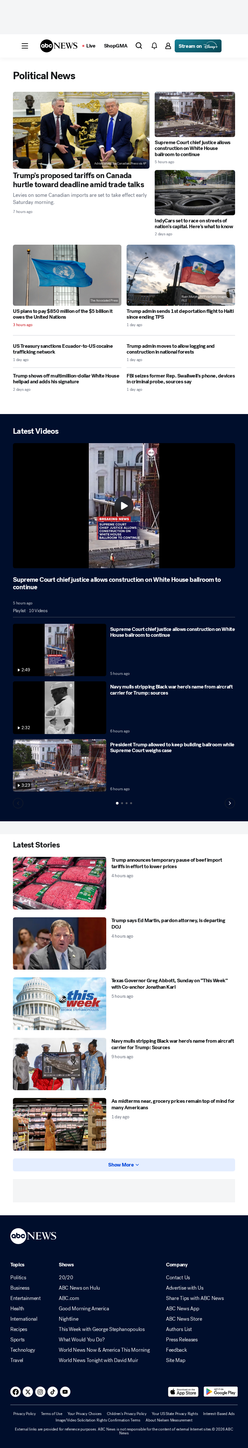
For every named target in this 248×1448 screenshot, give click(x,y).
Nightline (68, 1319)
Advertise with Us (184, 1288)
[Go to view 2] (122, 803)
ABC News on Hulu (79, 1288)
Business (19, 1288)
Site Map (175, 1360)
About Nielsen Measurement (169, 1420)
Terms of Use (51, 1414)
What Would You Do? (81, 1339)
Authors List (178, 1329)
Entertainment (25, 1298)
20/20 (66, 1277)
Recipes (18, 1329)
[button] (25, 45)
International (23, 1319)
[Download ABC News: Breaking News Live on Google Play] (221, 1392)
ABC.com (69, 1298)
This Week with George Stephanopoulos (101, 1329)
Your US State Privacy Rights (175, 1414)
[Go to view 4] (131, 803)
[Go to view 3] (127, 803)
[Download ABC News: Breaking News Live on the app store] (183, 1392)
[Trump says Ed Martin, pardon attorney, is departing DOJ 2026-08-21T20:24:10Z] (59, 943)
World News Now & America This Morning (104, 1350)
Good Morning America (84, 1308)
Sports (17, 1339)
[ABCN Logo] (59, 45)
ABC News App (182, 1308)
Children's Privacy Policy (127, 1414)
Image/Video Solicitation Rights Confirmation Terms (98, 1420)
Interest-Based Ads (219, 1414)
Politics (18, 1277)
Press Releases (182, 1339)
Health (17, 1308)
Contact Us (178, 1277)
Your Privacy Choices (84, 1414)
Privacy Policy (24, 1414)
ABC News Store (184, 1319)
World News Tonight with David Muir (98, 1360)
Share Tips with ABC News (194, 1298)
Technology (22, 1350)
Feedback (176, 1350)
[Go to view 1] (117, 803)
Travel (16, 1360)
